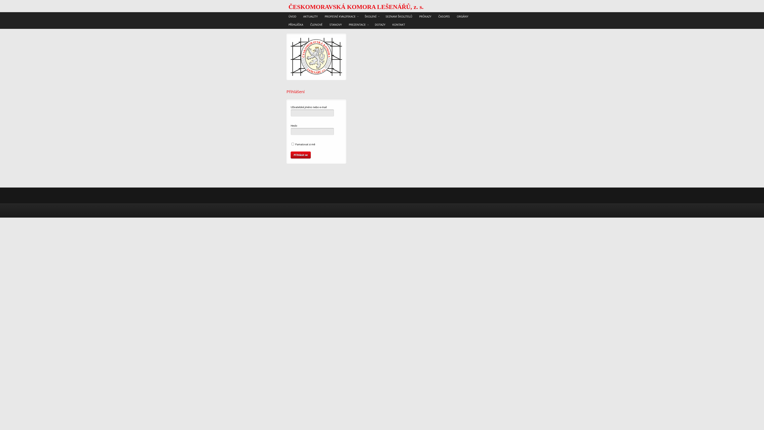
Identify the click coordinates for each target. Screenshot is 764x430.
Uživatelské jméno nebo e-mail (309, 107)
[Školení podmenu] (379, 16)
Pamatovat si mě (305, 144)
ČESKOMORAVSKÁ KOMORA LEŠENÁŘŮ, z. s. (356, 7)
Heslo (294, 125)
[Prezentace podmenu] (368, 24)
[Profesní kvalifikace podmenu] (358, 16)
